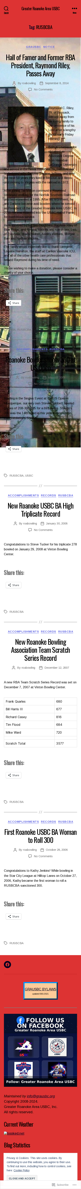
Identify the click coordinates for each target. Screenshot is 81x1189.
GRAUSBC (33, 46)
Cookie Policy (22, 1170)
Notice (49, 46)
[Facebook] (7, 964)
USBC (29, 475)
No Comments (43, 89)
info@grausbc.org (41, 1096)
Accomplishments (32, 349)
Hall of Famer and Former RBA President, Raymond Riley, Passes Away (40, 65)
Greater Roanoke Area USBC (40, 8)
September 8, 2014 (57, 83)
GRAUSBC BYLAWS (40, 989)
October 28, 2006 (56, 849)
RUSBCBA (24, 329)
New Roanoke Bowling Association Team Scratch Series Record (40, 649)
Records (48, 495)
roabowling (29, 83)
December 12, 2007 (56, 667)
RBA (12, 329)
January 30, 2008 (56, 523)
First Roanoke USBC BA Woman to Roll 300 (40, 835)
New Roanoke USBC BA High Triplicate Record (40, 509)
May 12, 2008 (56, 377)
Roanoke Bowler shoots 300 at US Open (40, 363)
